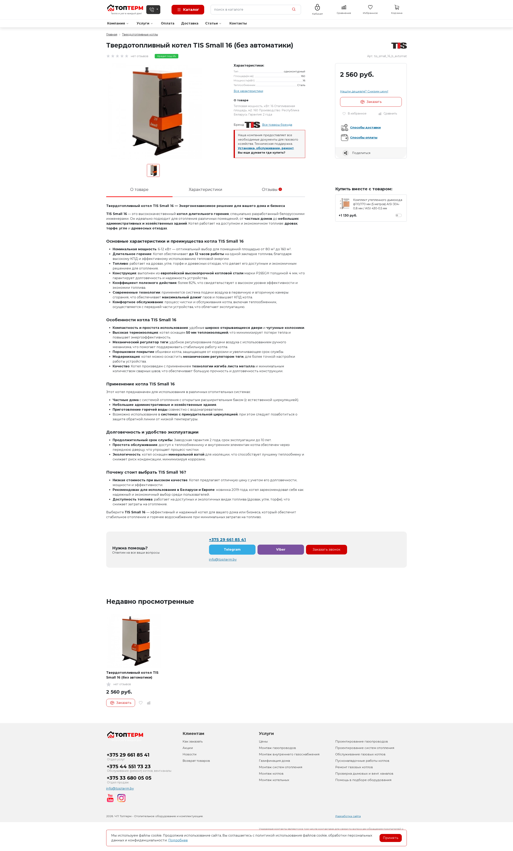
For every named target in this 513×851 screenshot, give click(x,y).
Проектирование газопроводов (361, 741)
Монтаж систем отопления (280, 767)
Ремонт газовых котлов (354, 767)
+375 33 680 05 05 (129, 778)
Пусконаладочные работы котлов (362, 761)
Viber (280, 549)
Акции (188, 748)
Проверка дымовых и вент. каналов (364, 773)
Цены (263, 741)
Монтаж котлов (271, 773)
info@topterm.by (223, 559)
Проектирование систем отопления (364, 748)
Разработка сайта (348, 816)
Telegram (232, 549)
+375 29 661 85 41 (227, 539)
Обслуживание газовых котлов (360, 754)
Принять (390, 838)
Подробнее (178, 840)
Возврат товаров (196, 761)
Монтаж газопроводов (277, 748)
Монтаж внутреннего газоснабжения (289, 754)
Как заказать (193, 741)
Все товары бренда (277, 125)
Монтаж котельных (274, 780)
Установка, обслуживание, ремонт (266, 148)
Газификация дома (274, 761)
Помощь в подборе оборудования (363, 780)
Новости (190, 754)
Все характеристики (248, 91)
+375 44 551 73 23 (129, 766)
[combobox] (256, 9)
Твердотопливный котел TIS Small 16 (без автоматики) (132, 675)
